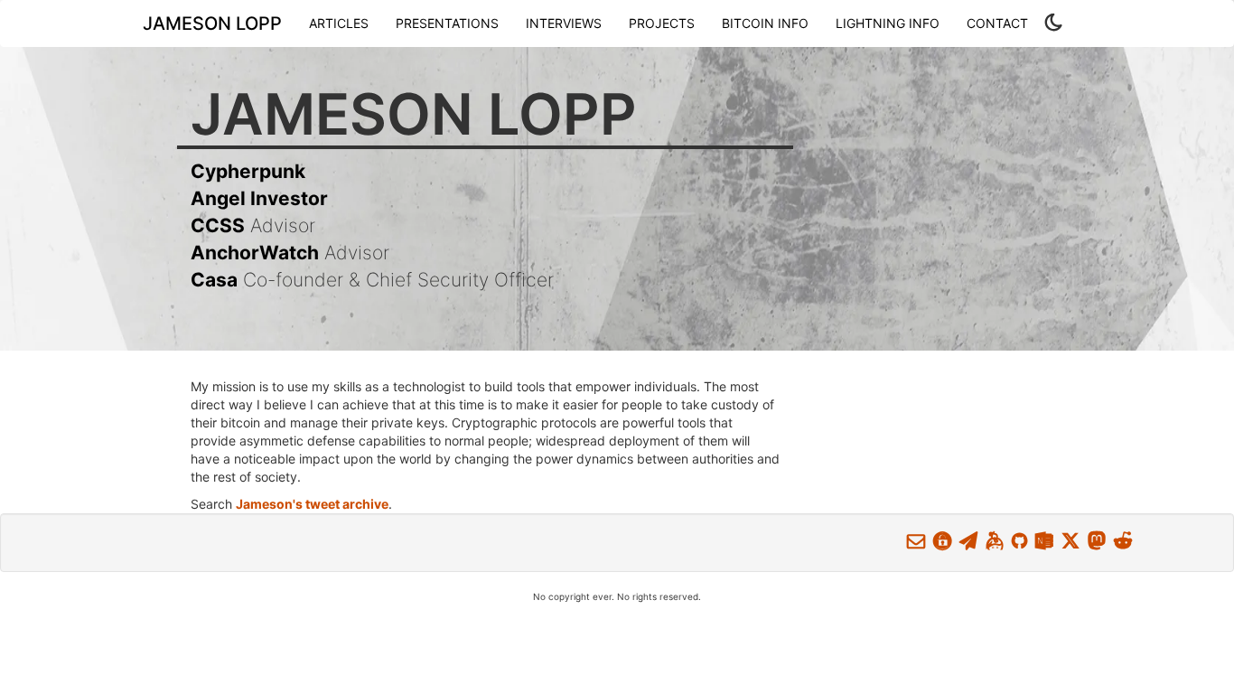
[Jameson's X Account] (1070, 540)
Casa (214, 279)
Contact (997, 23)
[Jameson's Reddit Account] (1123, 540)
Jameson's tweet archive (312, 503)
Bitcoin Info (765, 23)
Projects (662, 23)
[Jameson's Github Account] (1019, 540)
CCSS (218, 225)
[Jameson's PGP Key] (942, 540)
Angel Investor (259, 198)
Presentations (447, 23)
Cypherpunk (248, 171)
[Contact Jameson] (916, 540)
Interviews (564, 23)
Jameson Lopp (212, 23)
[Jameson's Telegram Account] (968, 540)
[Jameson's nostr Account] (1044, 540)
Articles (339, 23)
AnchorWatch (255, 252)
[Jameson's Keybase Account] (995, 540)
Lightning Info (888, 23)
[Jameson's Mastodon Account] (1097, 540)
